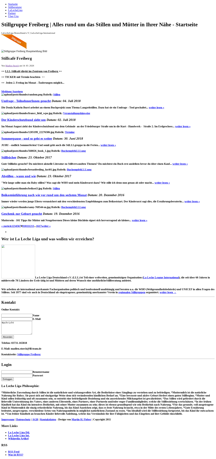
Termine (70, 132)
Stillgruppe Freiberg (28, 354)
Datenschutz (23, 419)
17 (40, 226)
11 (27, 226)
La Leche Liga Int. (19, 435)
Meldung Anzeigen (12, 91)
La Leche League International (161, 277)
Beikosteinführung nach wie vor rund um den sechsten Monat (44, 195)
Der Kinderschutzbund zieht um (23, 120)
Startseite (13, 4)
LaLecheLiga (15, 10)
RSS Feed (13, 451)
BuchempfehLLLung (73, 150)
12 (30, 226)
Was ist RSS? (15, 454)
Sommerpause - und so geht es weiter (26, 138)
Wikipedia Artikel (18, 438)
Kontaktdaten (48, 419)
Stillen (56, 94)
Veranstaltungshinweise (76, 113)
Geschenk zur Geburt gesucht (21, 214)
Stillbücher (8, 157)
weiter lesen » (156, 107)
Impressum (7, 419)
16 (37, 226)
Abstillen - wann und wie (18, 176)
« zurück (6, 226)
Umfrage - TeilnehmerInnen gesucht (26, 101)
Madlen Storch (12, 65)
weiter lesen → (168, 292)
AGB (35, 419)
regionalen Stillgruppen (131, 292)
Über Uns (13, 16)
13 (32, 226)
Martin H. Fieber (81, 419)
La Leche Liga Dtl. (19, 432)
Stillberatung (15, 7)
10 (25, 226)
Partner (12, 13)
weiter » (46, 226)
